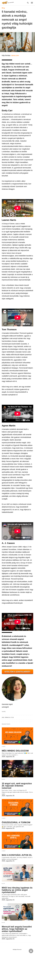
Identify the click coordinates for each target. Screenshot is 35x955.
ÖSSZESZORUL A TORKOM (16, 822)
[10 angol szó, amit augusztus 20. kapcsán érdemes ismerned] (17, 768)
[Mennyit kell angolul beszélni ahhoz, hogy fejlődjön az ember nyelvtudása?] (17, 911)
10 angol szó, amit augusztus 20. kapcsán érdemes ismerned (17, 785)
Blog (3, 8)
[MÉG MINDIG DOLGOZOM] (17, 736)
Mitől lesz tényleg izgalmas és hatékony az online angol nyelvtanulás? (17, 889)
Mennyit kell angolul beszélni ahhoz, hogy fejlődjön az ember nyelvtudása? (17, 928)
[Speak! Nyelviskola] (8, 2)
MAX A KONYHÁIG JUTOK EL (17, 855)
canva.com (15, 55)
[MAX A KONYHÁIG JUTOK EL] (17, 840)
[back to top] (31, 951)
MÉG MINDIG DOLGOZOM (15, 750)
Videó (3, 746)
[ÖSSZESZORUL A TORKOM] (17, 807)
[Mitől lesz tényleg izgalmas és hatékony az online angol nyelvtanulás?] (17, 873)
